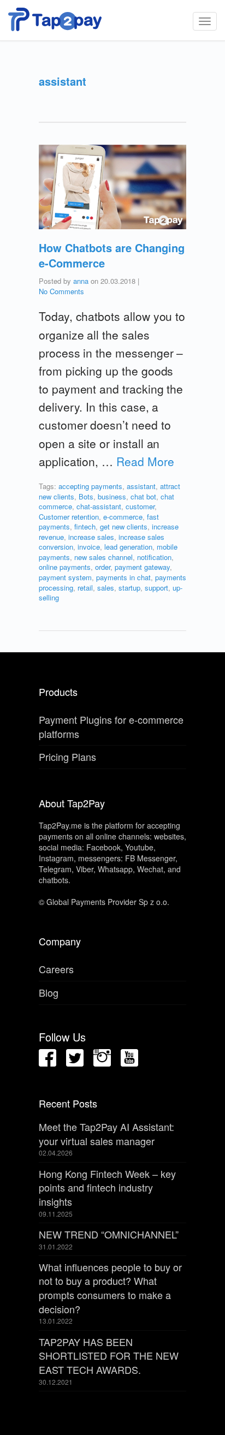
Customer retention (69, 516)
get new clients (123, 526)
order (102, 567)
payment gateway (142, 567)
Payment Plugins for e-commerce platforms (111, 726)
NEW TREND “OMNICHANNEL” (109, 1234)
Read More (145, 461)
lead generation (128, 546)
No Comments (61, 291)
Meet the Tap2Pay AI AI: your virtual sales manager (106, 1134)
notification (154, 557)
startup (129, 587)
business (112, 496)
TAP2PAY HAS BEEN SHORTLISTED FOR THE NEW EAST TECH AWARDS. (109, 1356)
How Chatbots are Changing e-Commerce (112, 255)
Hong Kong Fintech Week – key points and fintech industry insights (107, 1187)
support (156, 587)
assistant (141, 486)
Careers (56, 969)
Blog (48, 992)
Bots (86, 496)
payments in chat (123, 577)
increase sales (91, 537)
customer (140, 506)
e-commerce (123, 516)
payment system (65, 577)
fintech (85, 526)
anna (80, 281)
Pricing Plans (67, 756)
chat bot (143, 496)
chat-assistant (98, 506)
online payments (65, 567)
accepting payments (90, 486)
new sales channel (103, 557)
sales (105, 587)
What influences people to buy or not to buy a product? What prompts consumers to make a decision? (110, 1288)
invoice (89, 546)
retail (85, 587)
